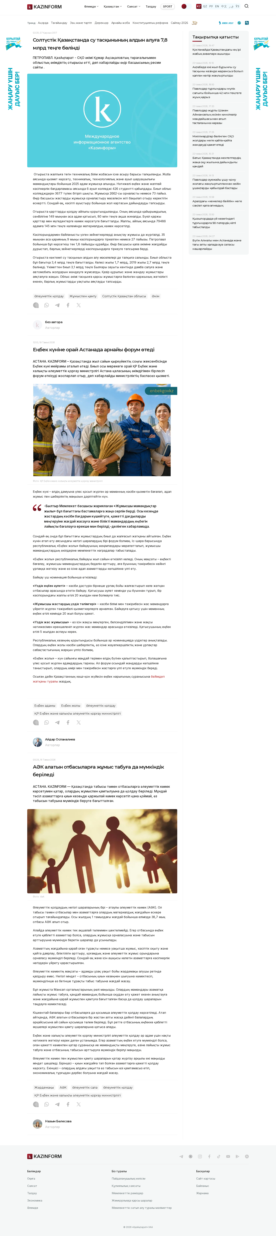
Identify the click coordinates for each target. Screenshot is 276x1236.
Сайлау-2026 (179, 23)
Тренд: (31, 22)
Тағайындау (59, 23)
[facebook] (209, 1156)
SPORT (167, 6)
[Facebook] (68, 306)
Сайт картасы (205, 1178)
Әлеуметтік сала (84, 1087)
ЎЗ (237, 6)
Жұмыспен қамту (83, 296)
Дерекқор (102, 23)
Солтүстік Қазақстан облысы (124, 296)
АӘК (63, 1087)
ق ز (231, 6)
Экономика (34, 1200)
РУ (211, 6)
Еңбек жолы (70, 705)
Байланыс (202, 1186)
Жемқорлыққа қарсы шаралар (132, 1200)
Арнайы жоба (120, 23)
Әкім (155, 296)
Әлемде (32, 1208)
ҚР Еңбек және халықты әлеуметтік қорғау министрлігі (77, 713)
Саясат (32, 1186)
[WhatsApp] (47, 306)
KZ (199, 6)
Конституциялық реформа (150, 23)
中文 (224, 6)
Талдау (151, 6)
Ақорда (43, 23)
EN (217, 6)
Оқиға (31, 1178)
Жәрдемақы (44, 1087)
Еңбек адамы (44, 705)
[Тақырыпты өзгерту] (186, 6)
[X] (79, 306)
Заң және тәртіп (81, 23)
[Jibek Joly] (227, 23)
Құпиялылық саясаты (126, 1186)
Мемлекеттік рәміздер (127, 1193)
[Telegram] (57, 306)
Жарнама (202, 1193)
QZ (205, 6)
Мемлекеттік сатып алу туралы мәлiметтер (142, 1208)
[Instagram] (36, 306)
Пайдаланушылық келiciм (128, 1178)
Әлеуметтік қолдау (49, 296)
